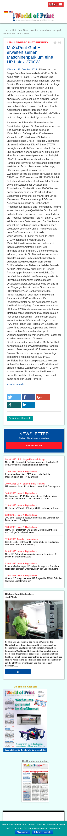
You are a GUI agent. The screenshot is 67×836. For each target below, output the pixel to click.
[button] (14, 397)
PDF (18, 671)
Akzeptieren (22, 832)
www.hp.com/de (15, 384)
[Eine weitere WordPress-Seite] (33, 16)
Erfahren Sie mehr (42, 832)
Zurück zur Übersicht (20, 418)
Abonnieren (34, 445)
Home (6, 30)
